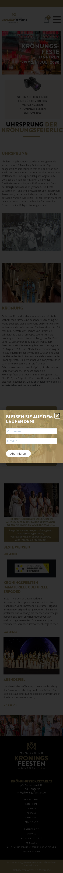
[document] (31, 436)
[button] (57, 415)
